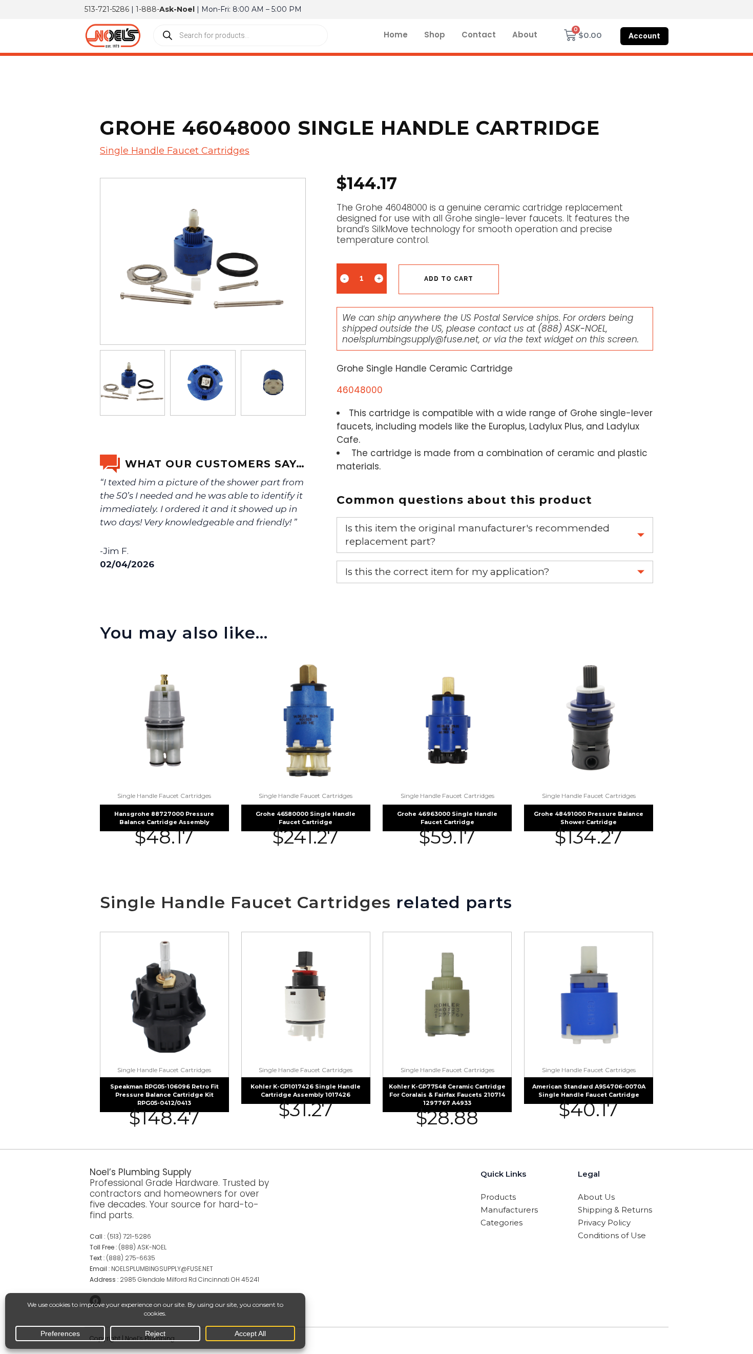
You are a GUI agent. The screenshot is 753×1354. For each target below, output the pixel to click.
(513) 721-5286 (129, 1236)
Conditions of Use (612, 1235)
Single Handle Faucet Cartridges (174, 150)
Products (498, 1197)
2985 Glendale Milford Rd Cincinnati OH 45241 (189, 1279)
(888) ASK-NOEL (572, 328)
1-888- (165, 9)
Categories (501, 1222)
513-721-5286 (107, 9)
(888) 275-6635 (130, 1258)
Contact (479, 34)
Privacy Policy (604, 1222)
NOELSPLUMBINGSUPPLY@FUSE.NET (162, 1268)
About (524, 34)
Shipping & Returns (615, 1210)
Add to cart (448, 278)
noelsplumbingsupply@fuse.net (410, 339)
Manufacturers (509, 1210)
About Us (596, 1197)
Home (396, 34)
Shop (434, 34)
